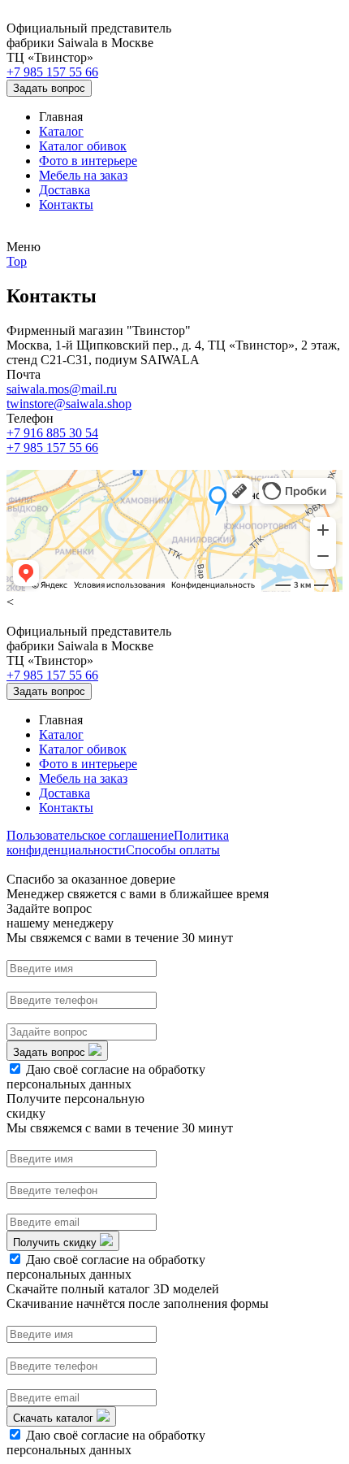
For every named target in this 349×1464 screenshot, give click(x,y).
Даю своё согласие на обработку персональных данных (105, 1076)
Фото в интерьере (88, 160)
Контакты (66, 204)
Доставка (64, 190)
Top (16, 261)
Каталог (61, 131)
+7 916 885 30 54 (52, 433)
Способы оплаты (173, 850)
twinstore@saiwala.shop (68, 404)
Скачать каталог (55, 1418)
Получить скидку (56, 1242)
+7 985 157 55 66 (52, 72)
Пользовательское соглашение (90, 835)
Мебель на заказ (83, 175)
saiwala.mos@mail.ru (61, 389)
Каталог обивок (83, 146)
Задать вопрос (49, 88)
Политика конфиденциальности (117, 842)
